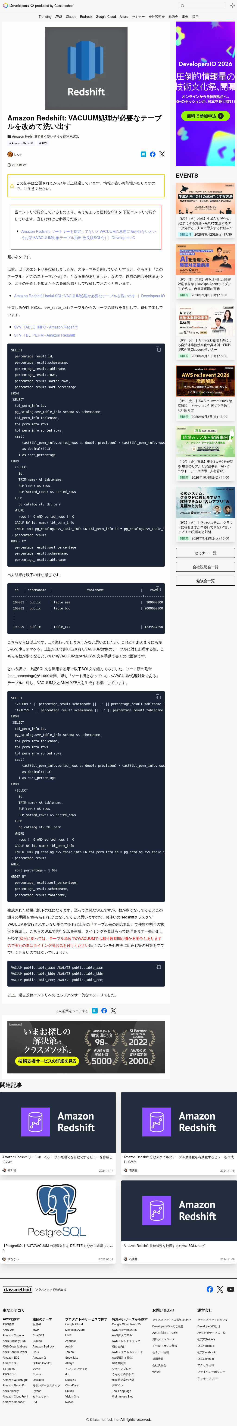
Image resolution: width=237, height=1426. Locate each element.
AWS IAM (8, 1329)
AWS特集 (8, 1324)
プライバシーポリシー (211, 1371)
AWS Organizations (15, 1346)
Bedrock (86, 16)
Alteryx (69, 1363)
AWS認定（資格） (123, 1357)
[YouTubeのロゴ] (230, 1289)
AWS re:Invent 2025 (124, 1329)
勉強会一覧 (205, 580)
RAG (36, 1352)
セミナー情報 (160, 1352)
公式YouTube (205, 1345)
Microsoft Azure (75, 1329)
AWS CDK (9, 1374)
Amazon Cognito (13, 1335)
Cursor (37, 1374)
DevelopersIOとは (208, 1326)
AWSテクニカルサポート (127, 1352)
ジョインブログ (121, 1368)
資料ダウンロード (163, 1339)
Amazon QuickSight (15, 1380)
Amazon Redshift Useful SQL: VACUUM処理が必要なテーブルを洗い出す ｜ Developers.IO (89, 295)
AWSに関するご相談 (165, 1333)
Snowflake (71, 1357)
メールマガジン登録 (164, 1345)
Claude (71, 16)
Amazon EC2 (11, 1357)
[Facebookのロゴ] (210, 1289)
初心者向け (119, 1346)
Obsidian (38, 1380)
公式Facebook (206, 1352)
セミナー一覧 (205, 552)
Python (37, 1391)
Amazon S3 (10, 1363)
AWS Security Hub (14, 1341)
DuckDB (70, 1380)
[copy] (158, 349)
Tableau (70, 1352)
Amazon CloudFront (15, 1396)
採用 (195, 16)
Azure (124, 16)
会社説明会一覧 (205, 566)
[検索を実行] (182, 6)
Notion (69, 1402)
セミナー (138, 16)
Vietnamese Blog (123, 1396)
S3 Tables (9, 1368)
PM (35, 1402)
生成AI (37, 1324)
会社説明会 (157, 16)
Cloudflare (71, 1385)
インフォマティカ (76, 1368)
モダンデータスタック (46, 1385)
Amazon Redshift (22, 143)
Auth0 (69, 1346)
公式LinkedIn (205, 1358)
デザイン (117, 1385)
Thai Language (121, 1391)
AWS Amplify (11, 1391)
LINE (68, 1335)
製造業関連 (119, 1363)
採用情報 (157, 1358)
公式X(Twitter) (206, 1339)
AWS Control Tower (15, 1352)
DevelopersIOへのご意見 (168, 1326)
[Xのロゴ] (220, 1289)
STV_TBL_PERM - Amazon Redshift (44, 335)
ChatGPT (38, 1335)
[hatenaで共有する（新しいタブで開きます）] (143, 154)
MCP (36, 1329)
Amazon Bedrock (43, 1346)
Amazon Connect (14, 1402)
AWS (58, 16)
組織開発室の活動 (123, 1380)
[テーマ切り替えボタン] (232, 5)
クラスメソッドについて (212, 1320)
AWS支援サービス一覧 (211, 1333)
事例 (185, 16)
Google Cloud (106, 16)
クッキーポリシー (208, 1378)
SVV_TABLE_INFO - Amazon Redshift (45, 327)
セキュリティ (41, 1396)
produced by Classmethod (54, 5)
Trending (45, 16)
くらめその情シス (123, 1374)
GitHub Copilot (42, 1363)
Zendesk (70, 1341)
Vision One (72, 1396)
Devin (36, 1368)
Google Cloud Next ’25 (126, 1324)
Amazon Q (39, 1357)
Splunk (69, 1391)
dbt (67, 1374)
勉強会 (173, 16)
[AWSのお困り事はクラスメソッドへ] (86, 1047)
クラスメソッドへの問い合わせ (171, 1320)
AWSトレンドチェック (126, 1341)
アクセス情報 (205, 1365)
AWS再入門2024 (122, 1335)
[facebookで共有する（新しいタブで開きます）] (153, 154)
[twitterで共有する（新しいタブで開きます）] (162, 154)
